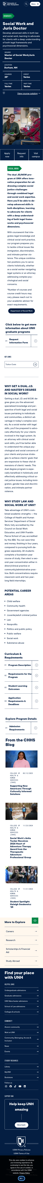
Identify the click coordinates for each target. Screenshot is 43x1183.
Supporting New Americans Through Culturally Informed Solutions (20, 790)
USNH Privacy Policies (21, 1150)
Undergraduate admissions (15, 990)
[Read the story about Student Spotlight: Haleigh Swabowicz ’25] (21, 874)
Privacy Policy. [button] (24, 1173)
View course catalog (27, 93)
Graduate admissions (13, 995)
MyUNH (8, 1072)
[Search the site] (26, 4)
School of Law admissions (15, 1006)
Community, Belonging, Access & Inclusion (18, 1039)
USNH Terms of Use (21, 1153)
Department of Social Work (22, 311)
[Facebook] (11, 1086)
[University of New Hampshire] (12, 4)
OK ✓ (21, 1178)
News (7, 1046)
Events (7, 1051)
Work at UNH (10, 1032)
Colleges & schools (12, 1012)
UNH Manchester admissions (16, 1001)
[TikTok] (16, 1086)
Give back (21, 1125)
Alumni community (12, 1027)
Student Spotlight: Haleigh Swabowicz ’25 (20, 904)
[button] (35, 341)
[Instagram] (7, 1086)
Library (7, 1066)
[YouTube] (20, 1086)
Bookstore (9, 1077)
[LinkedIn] (25, 1086)
